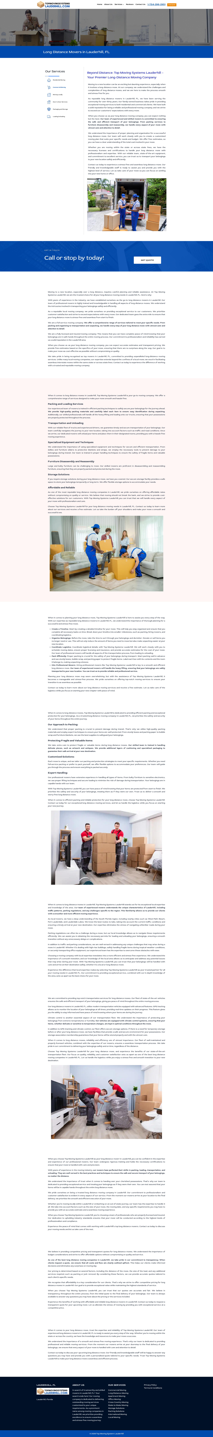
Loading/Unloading (59, 116)
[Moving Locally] (49, 94)
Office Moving (114, 1399)
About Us (108, 4)
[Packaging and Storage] (49, 109)
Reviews (129, 4)
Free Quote (171, 5)
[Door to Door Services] (49, 102)
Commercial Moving (59, 87)
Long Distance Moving (118, 1393)
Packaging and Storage (60, 109)
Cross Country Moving (118, 1402)
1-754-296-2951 (157, 4)
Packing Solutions (116, 1411)
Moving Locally (58, 94)
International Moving (117, 1414)
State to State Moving (118, 1405)
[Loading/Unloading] (49, 116)
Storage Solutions (116, 1408)
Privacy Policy (150, 1385)
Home (99, 4)
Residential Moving (59, 80)
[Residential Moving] (49, 80)
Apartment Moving (116, 1396)
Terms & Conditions (153, 1388)
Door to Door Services (60, 102)
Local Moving (114, 1417)
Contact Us (140, 4)
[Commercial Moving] (49, 87)
